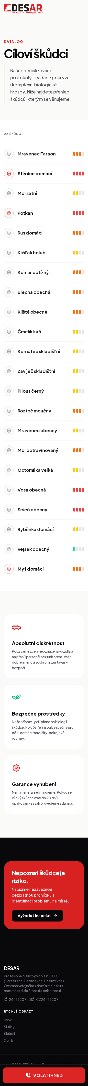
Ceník (8, 1040)
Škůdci (9, 1033)
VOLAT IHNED (48, 1075)
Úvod (8, 1020)
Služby (9, 1027)
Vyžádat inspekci (34, 915)
